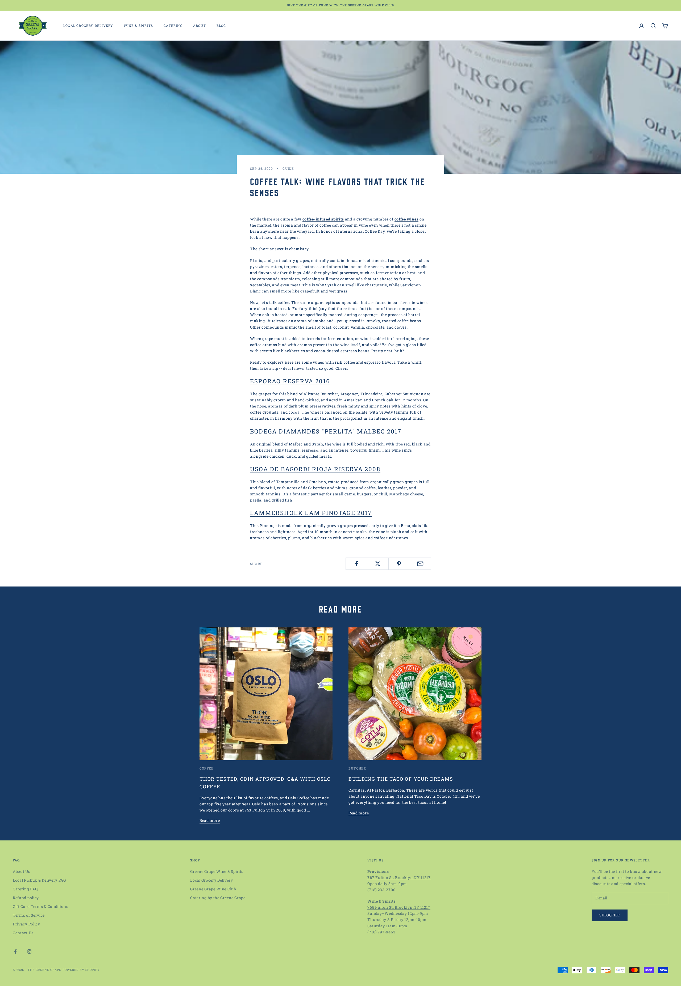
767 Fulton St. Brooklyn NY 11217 (398, 877)
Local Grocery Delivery (88, 26)
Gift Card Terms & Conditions (40, 906)
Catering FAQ (25, 888)
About (199, 26)
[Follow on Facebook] (15, 951)
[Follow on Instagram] (29, 951)
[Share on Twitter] (377, 564)
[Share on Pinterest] (399, 564)
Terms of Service (29, 915)
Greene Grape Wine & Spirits (216, 871)
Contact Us (23, 932)
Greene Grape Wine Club (213, 888)
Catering (173, 26)
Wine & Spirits (138, 26)
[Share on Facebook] (356, 564)
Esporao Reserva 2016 (290, 381)
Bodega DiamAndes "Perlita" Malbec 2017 (326, 431)
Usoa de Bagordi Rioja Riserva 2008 (315, 469)
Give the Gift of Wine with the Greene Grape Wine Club (340, 5)
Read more (210, 820)
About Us (21, 871)
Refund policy (26, 897)
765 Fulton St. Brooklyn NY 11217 (398, 907)
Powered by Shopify (81, 970)
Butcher (357, 768)
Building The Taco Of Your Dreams (400, 779)
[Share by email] (420, 564)
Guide (288, 168)
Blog (221, 26)
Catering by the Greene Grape (218, 897)
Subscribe (609, 915)
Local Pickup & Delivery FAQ (39, 880)
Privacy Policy (26, 923)
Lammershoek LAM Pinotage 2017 (311, 513)
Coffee (207, 768)
